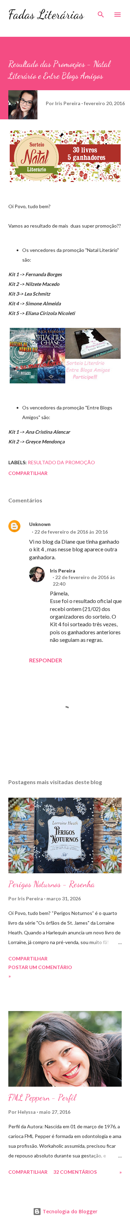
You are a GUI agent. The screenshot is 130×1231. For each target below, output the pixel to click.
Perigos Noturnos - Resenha (51, 884)
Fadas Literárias (46, 14)
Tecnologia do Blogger (69, 1211)
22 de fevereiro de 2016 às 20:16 (71, 532)
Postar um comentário (40, 967)
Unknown (40, 524)
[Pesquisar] (101, 12)
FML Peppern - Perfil (42, 1098)
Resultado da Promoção (61, 462)
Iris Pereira (62, 571)
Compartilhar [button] (27, 473)
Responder (45, 660)
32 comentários (75, 1172)
